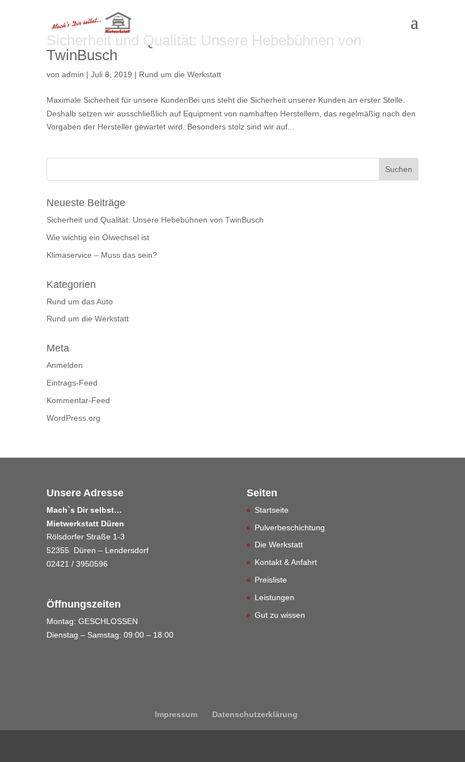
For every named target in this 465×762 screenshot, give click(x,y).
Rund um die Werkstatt (180, 74)
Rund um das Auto (79, 301)
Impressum (176, 714)
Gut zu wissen (280, 614)
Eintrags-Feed (72, 382)
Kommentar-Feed (78, 400)
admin (73, 74)
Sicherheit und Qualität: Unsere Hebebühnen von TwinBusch (203, 48)
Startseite (272, 509)
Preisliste (271, 579)
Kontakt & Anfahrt (286, 562)
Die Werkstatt (279, 544)
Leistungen (274, 597)
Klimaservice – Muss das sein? (101, 254)
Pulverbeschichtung (290, 527)
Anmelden (64, 365)
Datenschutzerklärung (255, 714)
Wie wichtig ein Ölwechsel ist (97, 237)
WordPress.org (73, 417)
